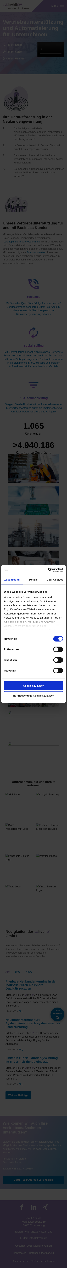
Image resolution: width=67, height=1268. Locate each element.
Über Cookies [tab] (55, 579)
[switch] (58, 649)
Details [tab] (33, 579)
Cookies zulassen (33, 685)
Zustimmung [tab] (12, 579)
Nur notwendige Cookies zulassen (33, 695)
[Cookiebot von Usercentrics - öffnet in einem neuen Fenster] (48, 570)
